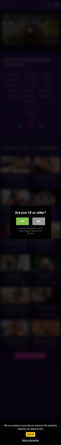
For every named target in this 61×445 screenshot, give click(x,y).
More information (30, 440)
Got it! (30, 434)
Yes (22, 221)
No (38, 221)
